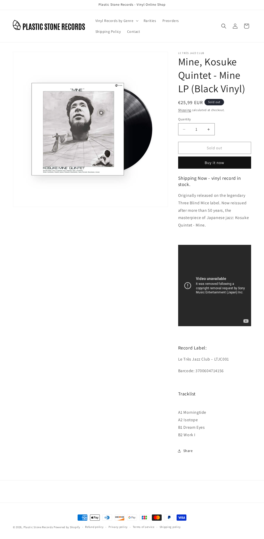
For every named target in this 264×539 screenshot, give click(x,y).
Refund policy (94, 527)
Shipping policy (170, 527)
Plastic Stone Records (38, 527)
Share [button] (188, 450)
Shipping (184, 110)
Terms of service (143, 527)
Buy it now (214, 162)
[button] (116, 20)
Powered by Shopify (67, 527)
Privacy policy (118, 527)
